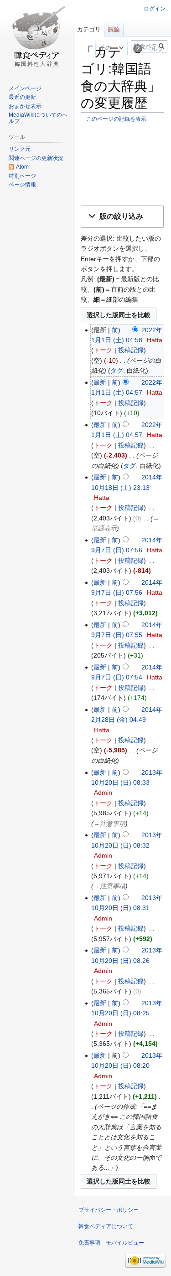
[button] (122, 217)
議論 (114, 29)
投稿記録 (131, 350)
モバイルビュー (125, 1243)
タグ (116, 370)
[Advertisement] (122, 163)
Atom (22, 167)
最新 (99, 382)
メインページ (25, 88)
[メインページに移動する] (36, 36)
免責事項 (89, 1243)
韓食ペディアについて (105, 1226)
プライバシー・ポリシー (108, 1210)
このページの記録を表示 (116, 119)
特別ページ (22, 176)
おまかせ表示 (25, 106)
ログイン (155, 8)
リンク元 (20, 149)
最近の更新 (22, 97)
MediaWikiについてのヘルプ (38, 118)
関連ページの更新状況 (36, 158)
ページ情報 (22, 184)
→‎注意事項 (109, 823)
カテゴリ (89, 29)
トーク (103, 350)
